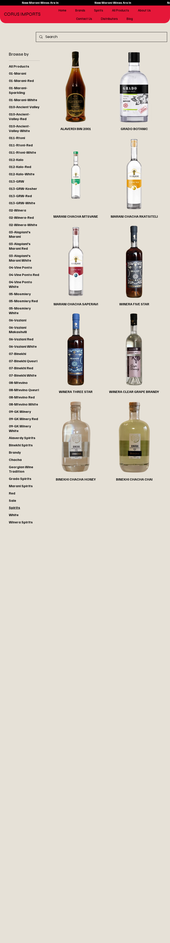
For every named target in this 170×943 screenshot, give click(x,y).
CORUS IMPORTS (22, 14)
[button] (80, 10)
